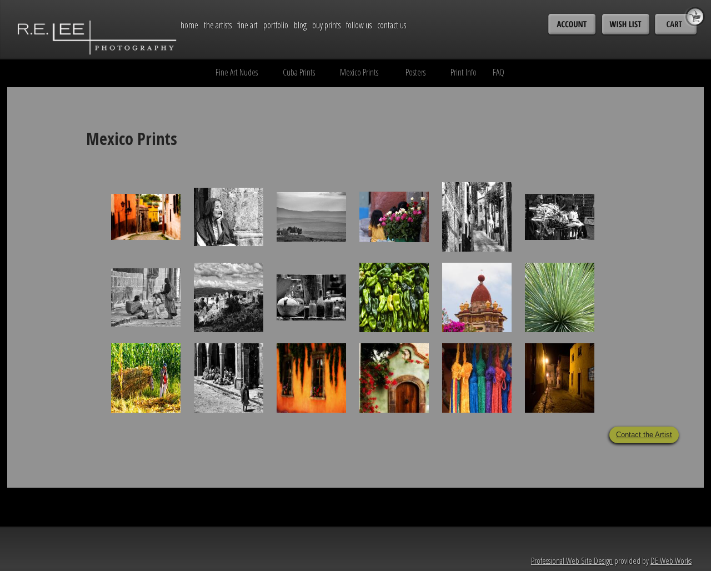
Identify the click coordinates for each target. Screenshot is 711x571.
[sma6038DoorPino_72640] (394, 395)
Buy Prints (326, 25)
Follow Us (359, 25)
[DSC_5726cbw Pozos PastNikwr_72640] (228, 297)
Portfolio (275, 25)
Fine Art (247, 25)
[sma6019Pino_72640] (146, 217)
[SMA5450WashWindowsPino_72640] (311, 378)
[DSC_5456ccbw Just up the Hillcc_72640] (477, 234)
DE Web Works (671, 560)
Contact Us (391, 25)
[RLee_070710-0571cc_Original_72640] (394, 297)
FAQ (498, 72)
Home (189, 25)
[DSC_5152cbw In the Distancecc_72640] (311, 217)
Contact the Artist (644, 434)
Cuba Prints (299, 72)
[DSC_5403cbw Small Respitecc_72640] (228, 217)
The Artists (218, 25)
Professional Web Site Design (572, 560)
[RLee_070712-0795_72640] (559, 315)
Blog (300, 25)
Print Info (463, 72)
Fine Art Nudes (237, 72)
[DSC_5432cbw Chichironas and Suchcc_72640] (559, 217)
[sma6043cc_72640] (477, 395)
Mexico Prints (359, 72)
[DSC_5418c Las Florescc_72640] (394, 217)
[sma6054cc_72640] (559, 378)
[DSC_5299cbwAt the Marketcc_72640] (146, 297)
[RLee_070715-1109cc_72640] (146, 378)
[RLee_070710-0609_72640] (477, 315)
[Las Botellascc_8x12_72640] (311, 297)
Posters (415, 72)
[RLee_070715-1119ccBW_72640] (228, 378)
